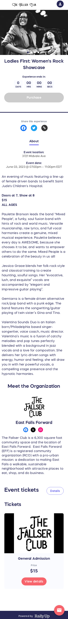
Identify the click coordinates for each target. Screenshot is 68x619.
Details (55, 490)
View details (34, 581)
